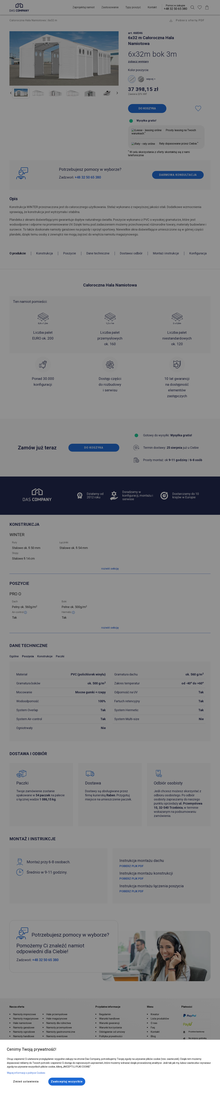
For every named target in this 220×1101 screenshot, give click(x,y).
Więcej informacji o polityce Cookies (26, 1072)
